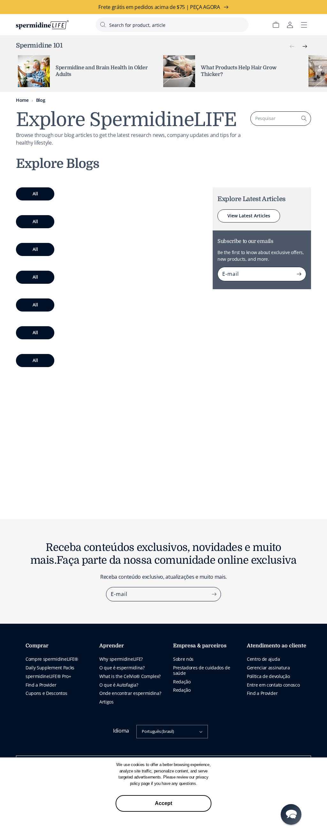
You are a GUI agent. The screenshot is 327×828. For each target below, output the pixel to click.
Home (22, 100)
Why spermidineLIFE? (121, 659)
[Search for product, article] (103, 25)
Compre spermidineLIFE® (52, 659)
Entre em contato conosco (273, 685)
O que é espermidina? (122, 668)
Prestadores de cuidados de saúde (201, 670)
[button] (291, 814)
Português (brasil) (158, 731)
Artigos (106, 702)
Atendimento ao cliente (276, 646)
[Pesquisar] (304, 118)
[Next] (304, 46)
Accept (163, 803)
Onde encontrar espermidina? (130, 693)
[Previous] (291, 46)
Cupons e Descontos (46, 693)
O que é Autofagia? (118, 685)
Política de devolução (268, 676)
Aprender (111, 646)
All (35, 194)
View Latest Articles (248, 216)
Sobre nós (183, 659)
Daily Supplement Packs (50, 668)
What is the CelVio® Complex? (130, 676)
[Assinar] (299, 274)
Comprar (37, 646)
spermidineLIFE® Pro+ (48, 676)
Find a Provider (41, 685)
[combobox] (172, 25)
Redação (182, 682)
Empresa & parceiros (199, 646)
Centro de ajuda (263, 659)
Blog (40, 100)
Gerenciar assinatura (268, 668)
